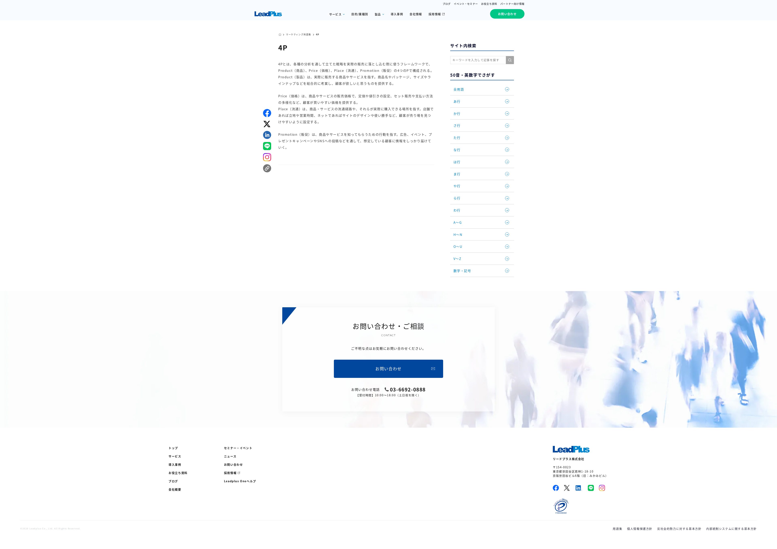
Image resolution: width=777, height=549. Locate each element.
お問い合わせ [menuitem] (233, 464)
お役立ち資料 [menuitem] (178, 473)
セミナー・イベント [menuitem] (238, 448)
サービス (335, 14)
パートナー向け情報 (512, 4)
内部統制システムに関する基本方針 (731, 529)
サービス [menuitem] (175, 456)
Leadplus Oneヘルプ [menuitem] (240, 481)
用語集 (617, 529)
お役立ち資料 (489, 4)
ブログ (447, 4)
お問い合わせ (507, 14)
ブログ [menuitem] (173, 481)
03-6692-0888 (408, 389)
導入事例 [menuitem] (175, 464)
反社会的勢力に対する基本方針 (679, 529)
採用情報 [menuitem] (230, 473)
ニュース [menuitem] (230, 456)
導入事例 (397, 14)
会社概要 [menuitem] (175, 489)
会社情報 (416, 14)
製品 (378, 14)
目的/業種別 (359, 14)
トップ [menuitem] (173, 448)
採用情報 (435, 14)
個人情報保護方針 (639, 529)
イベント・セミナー (466, 4)
